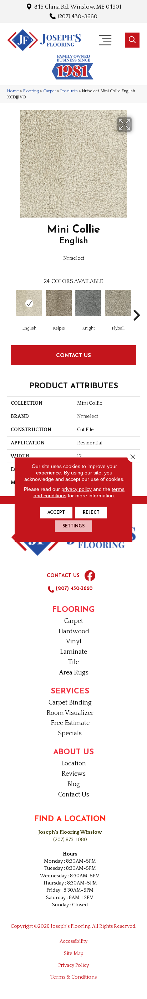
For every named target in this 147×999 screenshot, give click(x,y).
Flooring (31, 91)
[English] (29, 303)
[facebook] (90, 576)
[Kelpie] (59, 303)
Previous (10, 304)
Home (13, 91)
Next (136, 304)
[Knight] (88, 303)
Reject (91, 513)
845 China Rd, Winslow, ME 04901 (77, 7)
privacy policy (76, 489)
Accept (56, 513)
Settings (73, 526)
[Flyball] (118, 303)
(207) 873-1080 (70, 840)
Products (69, 91)
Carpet (49, 91)
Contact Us (73, 355)
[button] (132, 40)
